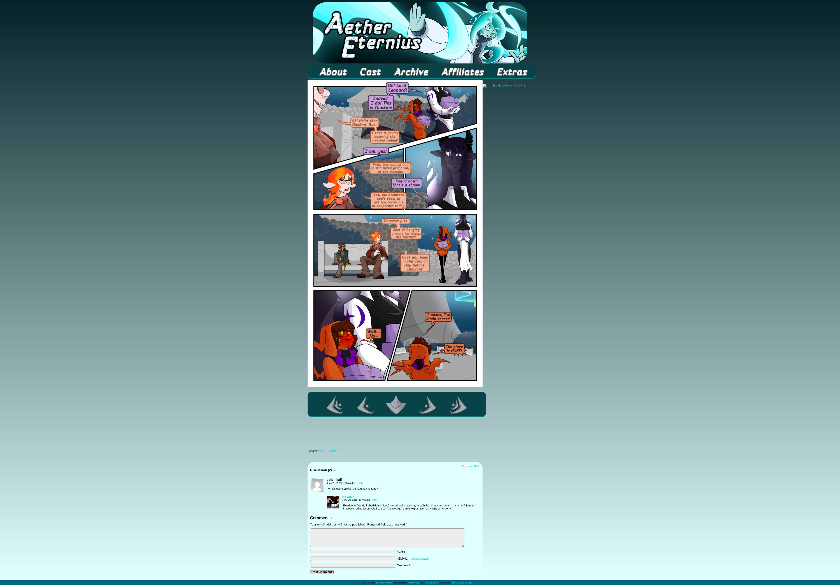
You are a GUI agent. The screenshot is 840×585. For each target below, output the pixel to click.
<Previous (366, 405)
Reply (360, 483)
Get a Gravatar (420, 558)
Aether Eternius (420, 32)
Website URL (406, 565)
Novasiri (348, 497)
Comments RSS (470, 466)
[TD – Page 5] (395, 385)
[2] (397, 405)
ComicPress (431, 582)
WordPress (414, 582)
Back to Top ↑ (466, 582)
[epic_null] (317, 485)
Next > (428, 405)
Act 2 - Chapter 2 (330, 451)
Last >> (458, 405)
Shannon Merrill (384, 582)
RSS (454, 582)
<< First (335, 405)
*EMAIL (413, 558)
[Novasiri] (333, 508)
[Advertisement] (395, 434)
